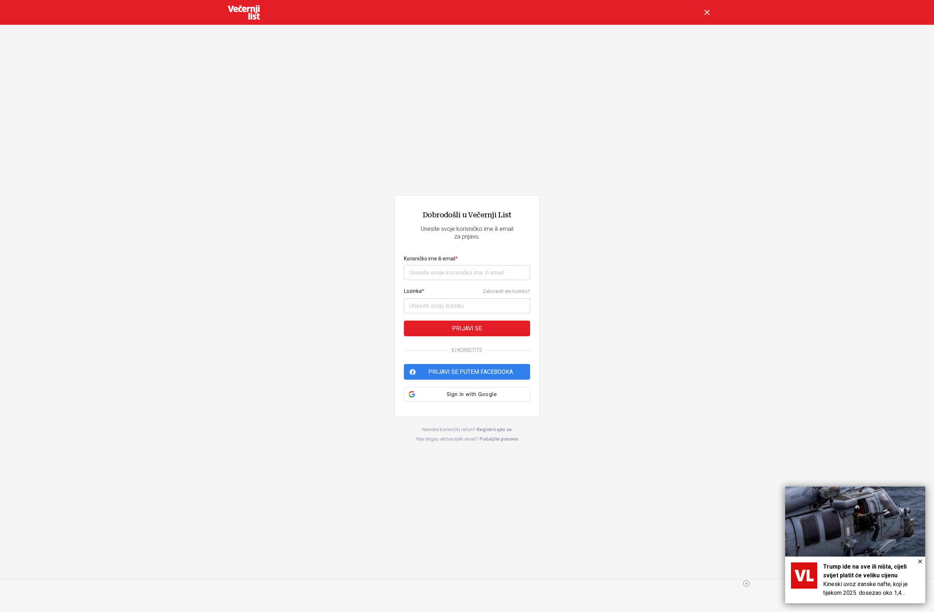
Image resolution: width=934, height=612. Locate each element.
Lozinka (413, 291)
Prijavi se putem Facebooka (470, 371)
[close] (746, 583)
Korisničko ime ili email (429, 259)
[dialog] (855, 545)
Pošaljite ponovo (498, 439)
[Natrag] (707, 12)
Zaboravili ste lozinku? (506, 291)
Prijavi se (467, 328)
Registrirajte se (494, 429)
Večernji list (244, 12)
